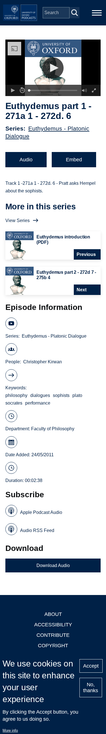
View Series (17, 220)
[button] (53, 68)
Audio (26, 159)
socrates (13, 403)
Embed (74, 159)
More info (10, 730)
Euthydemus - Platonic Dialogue (54, 336)
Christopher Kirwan (42, 361)
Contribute (53, 635)
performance (37, 403)
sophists (61, 395)
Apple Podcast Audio (41, 512)
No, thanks (90, 687)
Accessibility (53, 624)
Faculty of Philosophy (52, 428)
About (53, 614)
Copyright (53, 645)
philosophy (16, 395)
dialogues (40, 395)
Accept (91, 666)
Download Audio (53, 565)
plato (77, 395)
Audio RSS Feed (37, 530)
